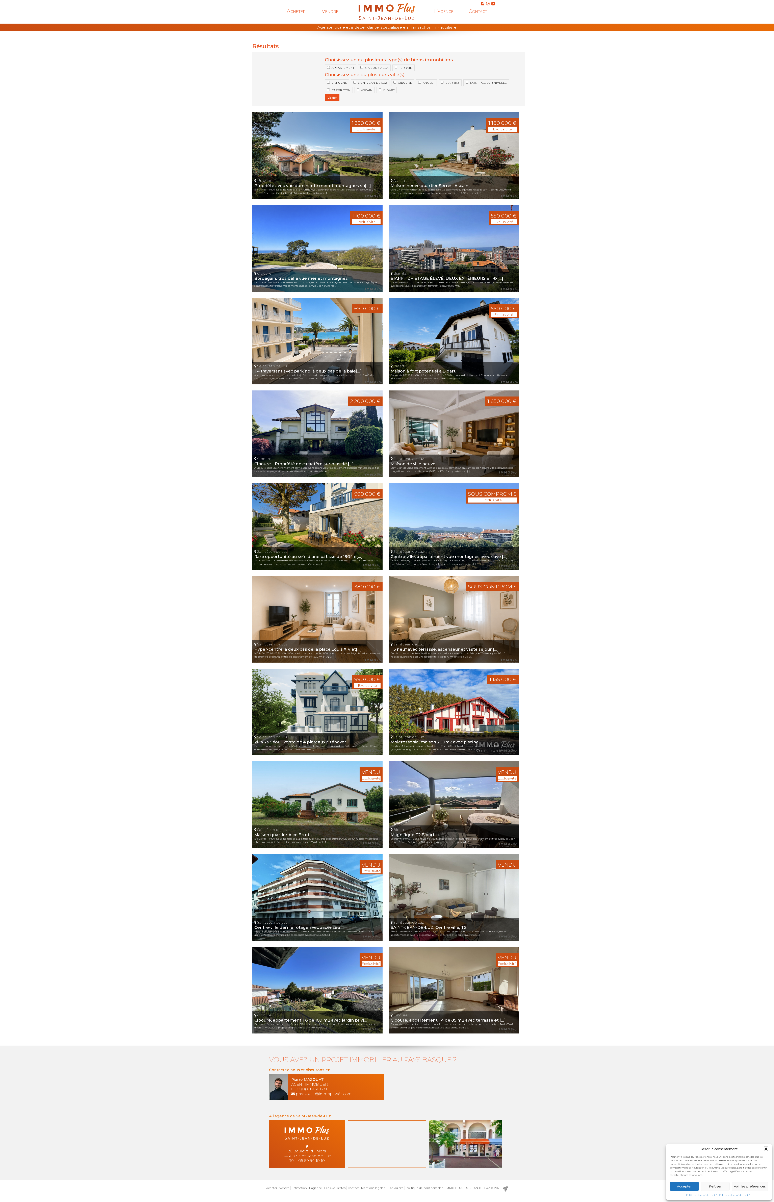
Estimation (299, 1188)
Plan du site (395, 1188)
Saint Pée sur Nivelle (488, 82)
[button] (766, 1149)
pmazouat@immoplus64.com (324, 1094)
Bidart (388, 90)
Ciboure (405, 82)
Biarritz (452, 82)
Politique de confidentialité (701, 1195)
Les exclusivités (334, 1188)
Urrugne (339, 82)
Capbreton (341, 90)
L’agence (444, 11)
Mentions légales (373, 1188)
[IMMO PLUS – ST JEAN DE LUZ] (387, 11)
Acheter (296, 11)
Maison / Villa (376, 68)
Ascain (366, 90)
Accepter (684, 1186)
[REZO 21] (505, 1189)
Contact (477, 11)
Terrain (405, 68)
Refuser (715, 1186)
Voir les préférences (750, 1186)
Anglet (429, 82)
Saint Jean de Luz (372, 82)
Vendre (330, 11)
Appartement (343, 68)
